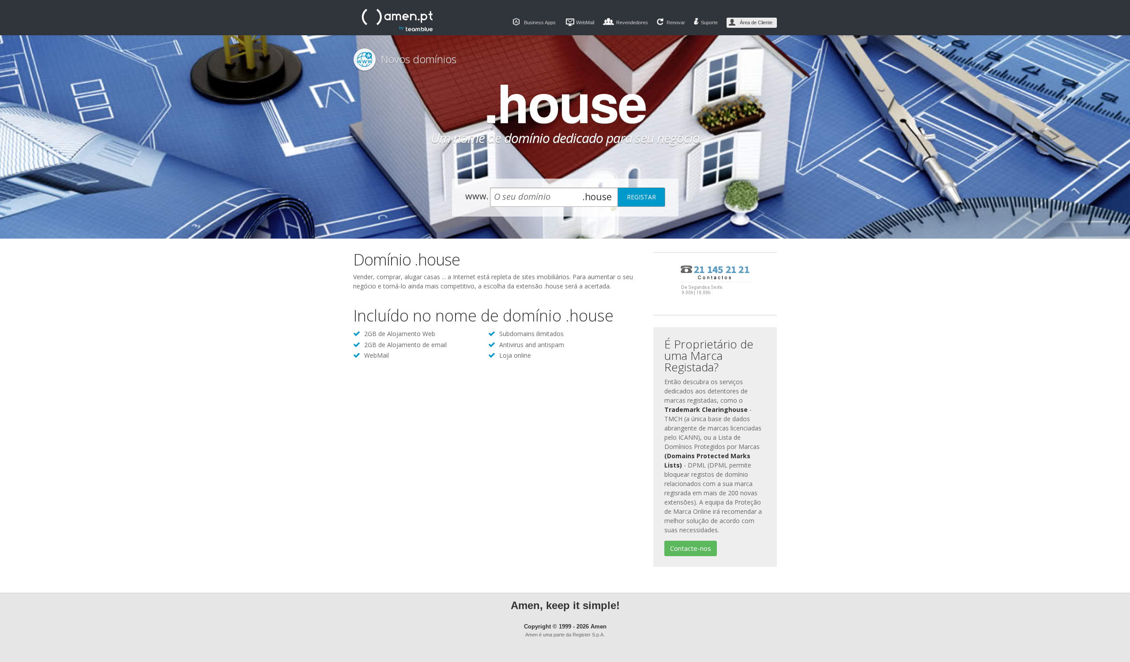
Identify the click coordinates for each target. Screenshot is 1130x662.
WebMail (585, 22)
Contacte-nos (690, 548)
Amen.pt (397, 20)
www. (477, 196)
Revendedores (632, 22)
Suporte (709, 22)
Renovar (676, 22)
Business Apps (540, 22)
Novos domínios (418, 59)
